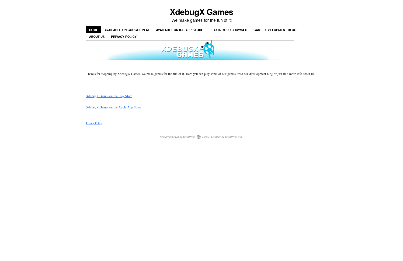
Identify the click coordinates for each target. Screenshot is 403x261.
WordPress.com (234, 137)
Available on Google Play (127, 30)
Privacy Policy (124, 36)
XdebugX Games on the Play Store (109, 96)
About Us (97, 36)
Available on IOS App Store (179, 30)
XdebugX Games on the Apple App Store (113, 107)
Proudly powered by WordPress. (178, 137)
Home (93, 30)
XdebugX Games (201, 11)
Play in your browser (228, 30)
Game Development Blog (275, 30)
